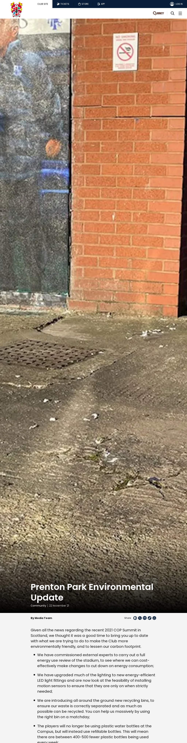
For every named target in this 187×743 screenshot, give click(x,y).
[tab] (42, 4)
